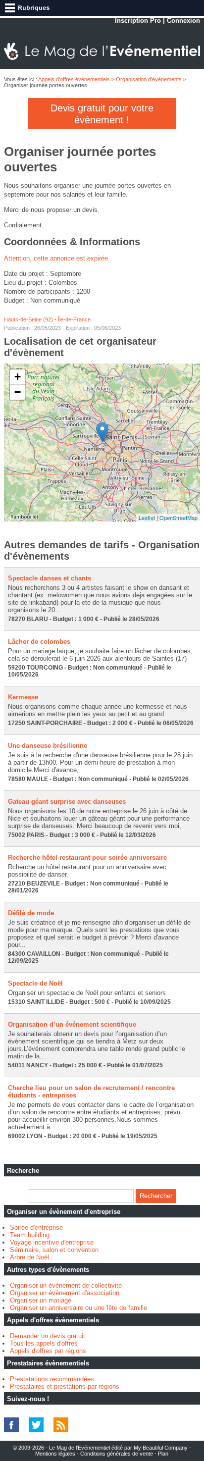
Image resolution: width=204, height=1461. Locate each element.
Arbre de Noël (29, 1257)
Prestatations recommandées (52, 1379)
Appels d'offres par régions (48, 1351)
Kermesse (23, 697)
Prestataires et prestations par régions (64, 1386)
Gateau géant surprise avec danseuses (67, 801)
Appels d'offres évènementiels (74, 79)
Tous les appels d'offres (44, 1343)
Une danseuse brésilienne (47, 745)
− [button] (17, 392)
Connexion (183, 20)
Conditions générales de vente (116, 1454)
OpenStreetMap (178, 518)
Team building (30, 1235)
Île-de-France (74, 319)
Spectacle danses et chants (49, 578)
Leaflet (147, 518)
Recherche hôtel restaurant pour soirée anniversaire (87, 857)
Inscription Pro (138, 20)
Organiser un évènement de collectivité (66, 1285)
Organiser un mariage (40, 1300)
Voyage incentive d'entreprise (52, 1242)
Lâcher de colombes (39, 641)
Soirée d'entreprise (36, 1227)
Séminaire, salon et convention (54, 1249)
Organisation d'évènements (149, 79)
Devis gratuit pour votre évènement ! (102, 114)
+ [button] (17, 376)
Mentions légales (55, 1454)
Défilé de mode (31, 913)
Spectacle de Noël (35, 983)
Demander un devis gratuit (47, 1336)
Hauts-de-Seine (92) (28, 319)
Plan (163, 1454)
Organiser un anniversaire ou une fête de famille (78, 1307)
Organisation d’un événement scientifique (72, 1024)
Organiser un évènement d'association (64, 1293)
